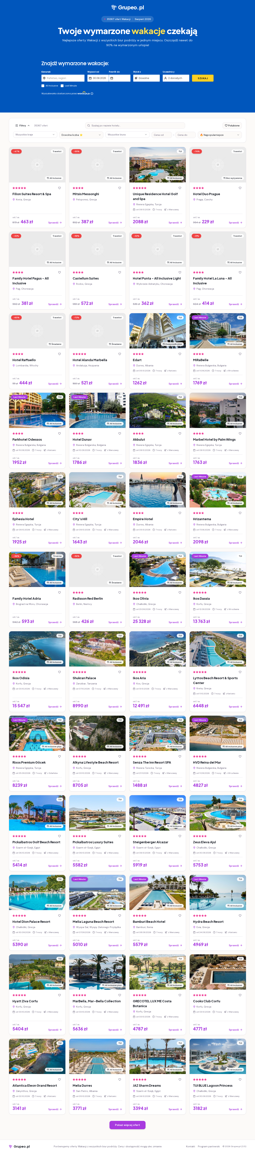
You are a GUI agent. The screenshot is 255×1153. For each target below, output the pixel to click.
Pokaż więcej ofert (127, 1125)
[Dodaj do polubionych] (59, 188)
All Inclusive (52, 85)
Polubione (234, 125)
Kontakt (190, 1146)
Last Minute (71, 85)
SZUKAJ (203, 78)
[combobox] (81, 134)
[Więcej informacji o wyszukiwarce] (92, 93)
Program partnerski (209, 1146)
